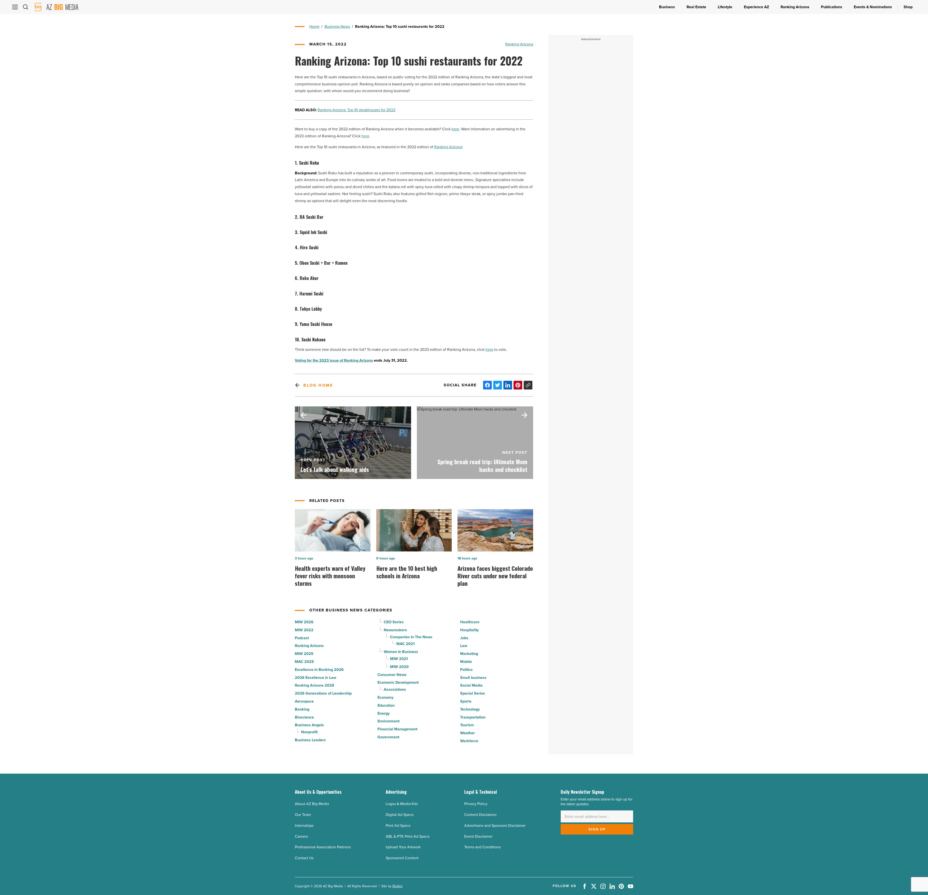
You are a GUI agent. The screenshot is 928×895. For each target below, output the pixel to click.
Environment (388, 721)
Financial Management (397, 729)
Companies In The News (411, 637)
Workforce (469, 741)
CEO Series (394, 622)
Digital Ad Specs (399, 814)
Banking (302, 709)
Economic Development (398, 682)
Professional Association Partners (323, 847)
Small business (473, 677)
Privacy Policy (475, 804)
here (455, 129)
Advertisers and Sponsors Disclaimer (495, 825)
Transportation (473, 717)
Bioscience (304, 717)
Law (463, 645)
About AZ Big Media (312, 804)
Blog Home (318, 385)
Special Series (472, 693)
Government (388, 737)
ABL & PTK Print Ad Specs (407, 836)
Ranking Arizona (519, 44)
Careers (301, 836)
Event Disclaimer (478, 836)
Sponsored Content (402, 858)
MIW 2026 (304, 622)
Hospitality (469, 630)
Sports (465, 701)
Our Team (303, 814)
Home (314, 26)
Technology (470, 709)
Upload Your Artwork (403, 847)
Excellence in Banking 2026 (319, 669)
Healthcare (469, 622)
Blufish (397, 886)
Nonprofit (309, 732)
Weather (467, 733)
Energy (383, 713)
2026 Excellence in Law (315, 677)
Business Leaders (310, 740)
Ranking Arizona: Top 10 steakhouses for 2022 (356, 110)
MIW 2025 (304, 653)
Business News (337, 26)
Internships (304, 825)
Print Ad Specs (398, 825)
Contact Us (304, 858)
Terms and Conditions (482, 847)
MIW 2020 (399, 666)
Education (386, 705)
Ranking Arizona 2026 (314, 685)
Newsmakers (395, 630)
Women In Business (401, 651)
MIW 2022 (304, 630)
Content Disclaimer (480, 814)
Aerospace (304, 701)
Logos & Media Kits (402, 804)
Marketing (469, 653)
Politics (466, 669)
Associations (395, 689)
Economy (385, 697)
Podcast (302, 638)
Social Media (471, 685)
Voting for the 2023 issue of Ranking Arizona (334, 360)
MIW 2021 (399, 658)
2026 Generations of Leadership (323, 693)
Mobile (466, 661)
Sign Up (597, 829)
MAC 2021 (405, 643)
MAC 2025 (304, 661)
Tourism (467, 725)
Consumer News (391, 674)
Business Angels (309, 725)
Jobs (464, 638)
